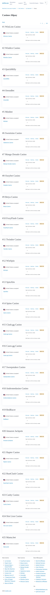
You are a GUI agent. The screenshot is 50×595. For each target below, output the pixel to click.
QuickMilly (6, 78)
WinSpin (5, 270)
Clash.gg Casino (7, 334)
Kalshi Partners (40, 571)
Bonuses (27, 32)
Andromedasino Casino (9, 398)
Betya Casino (7, 206)
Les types (25, 3)
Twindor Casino (7, 249)
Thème (41, 3)
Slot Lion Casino (7, 525)
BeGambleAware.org (41, 589)
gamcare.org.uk (40, 591)
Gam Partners (40, 567)
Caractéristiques (33, 3)
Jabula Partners (40, 565)
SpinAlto (5, 291)
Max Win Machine (10, 569)
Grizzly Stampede (9, 571)
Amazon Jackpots (8, 440)
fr (45, 2)
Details (36, 32)
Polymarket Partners (41, 569)
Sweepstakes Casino (9, 376)
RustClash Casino (8, 483)
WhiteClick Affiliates (41, 581)
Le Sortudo (8, 561)
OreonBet (6, 100)
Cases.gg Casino (7, 355)
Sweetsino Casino (8, 142)
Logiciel (20, 3)
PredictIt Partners (41, 573)
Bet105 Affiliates (40, 561)
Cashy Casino (7, 504)
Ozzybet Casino (7, 185)
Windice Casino (7, 57)
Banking (32, 32)
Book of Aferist (9, 583)
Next (3, 22)
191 (47, 23)
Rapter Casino (7, 461)
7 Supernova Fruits (10, 577)
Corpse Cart (8, 573)
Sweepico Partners (41, 579)
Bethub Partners (40, 563)
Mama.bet (6, 547)
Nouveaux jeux (12, 3)
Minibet (5, 121)
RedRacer (6, 419)
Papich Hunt (8, 563)
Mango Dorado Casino (9, 164)
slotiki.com (8, 591)
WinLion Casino (7, 36)
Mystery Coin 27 (9, 575)
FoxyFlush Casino (8, 227)
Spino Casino (7, 313)
